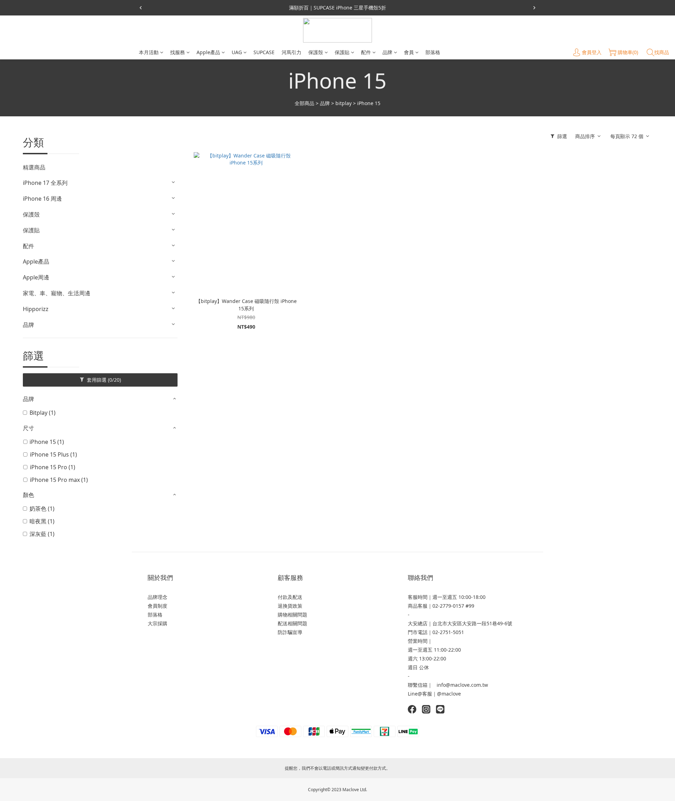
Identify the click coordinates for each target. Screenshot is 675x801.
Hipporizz (36, 309)
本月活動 (149, 52)
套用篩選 (103, 379)
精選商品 (34, 167)
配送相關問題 (292, 623)
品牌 (387, 52)
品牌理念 (157, 597)
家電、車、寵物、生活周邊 (56, 293)
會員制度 (157, 605)
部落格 (432, 52)
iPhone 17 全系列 (45, 183)
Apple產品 (208, 52)
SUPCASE (264, 52)
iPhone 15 (368, 103)
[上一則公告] (140, 8)
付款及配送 (290, 597)
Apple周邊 (36, 277)
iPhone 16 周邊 (42, 198)
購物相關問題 (292, 614)
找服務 (177, 52)
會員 (409, 52)
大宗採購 (157, 623)
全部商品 (304, 103)
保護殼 (315, 52)
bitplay (343, 103)
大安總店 (418, 623)
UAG (237, 52)
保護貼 (342, 52)
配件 (366, 52)
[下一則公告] (534, 8)
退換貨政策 (290, 605)
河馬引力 (291, 52)
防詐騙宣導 (290, 632)
